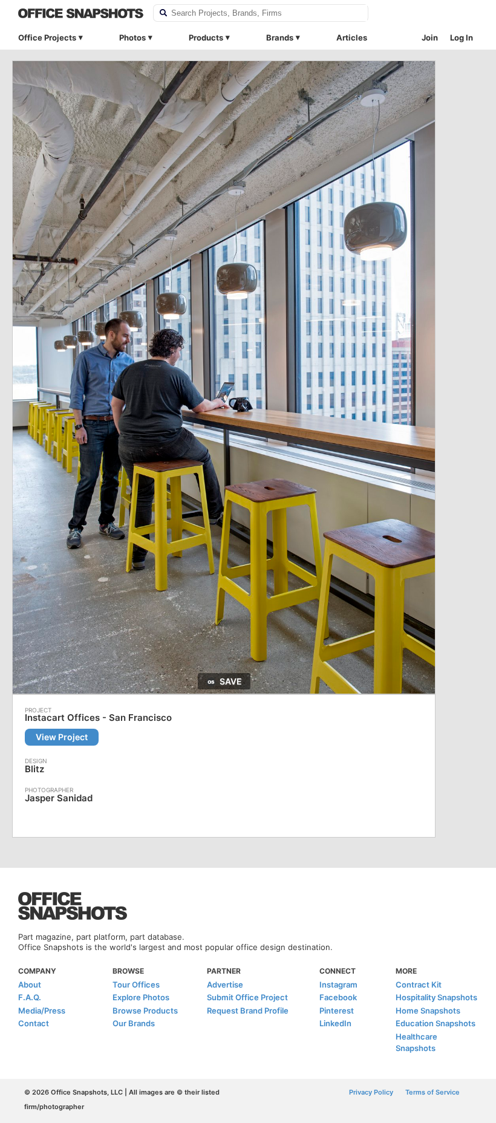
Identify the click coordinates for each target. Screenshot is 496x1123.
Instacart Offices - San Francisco (98, 718)
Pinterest (336, 1010)
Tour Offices (136, 984)
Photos (132, 37)
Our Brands (134, 1023)
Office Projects (47, 37)
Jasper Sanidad (59, 798)
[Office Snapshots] (80, 13)
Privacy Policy (371, 1092)
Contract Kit (419, 984)
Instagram (338, 984)
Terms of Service (432, 1092)
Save (231, 681)
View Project (62, 737)
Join (430, 37)
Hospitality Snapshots (436, 997)
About (29, 984)
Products (206, 37)
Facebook (338, 997)
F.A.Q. (29, 997)
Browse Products (145, 1010)
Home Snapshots (428, 1010)
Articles (351, 37)
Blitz (34, 769)
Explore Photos (141, 997)
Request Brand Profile (248, 1010)
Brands (279, 37)
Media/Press (41, 1010)
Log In (461, 37)
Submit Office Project (247, 997)
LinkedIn (335, 1023)
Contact (33, 1023)
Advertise (225, 984)
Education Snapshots (435, 1023)
